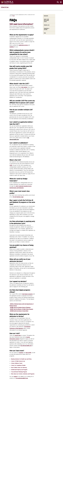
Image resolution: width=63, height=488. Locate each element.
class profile (28, 352)
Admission (21, 14)
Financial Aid (46, 25)
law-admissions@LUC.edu (22, 378)
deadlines (12, 47)
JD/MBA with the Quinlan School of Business (20, 307)
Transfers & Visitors (46, 29)
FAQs (13, 16)
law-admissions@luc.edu (26, 345)
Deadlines (46, 15)
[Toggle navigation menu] (61, 2)
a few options (24, 87)
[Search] (58, 2)
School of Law (4, 7)
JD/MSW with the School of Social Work (19, 311)
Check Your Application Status (46, 20)
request (15, 376)
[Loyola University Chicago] (7, 2)
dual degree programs (27, 294)
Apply (25, 14)
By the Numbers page (18, 197)
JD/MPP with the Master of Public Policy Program (21, 309)
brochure (21, 352)
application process (23, 45)
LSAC (11, 165)
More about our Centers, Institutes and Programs (23, 374)
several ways (18, 335)
